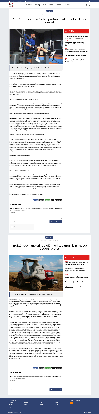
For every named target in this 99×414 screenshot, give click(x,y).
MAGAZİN (42, 404)
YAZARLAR (12, 1)
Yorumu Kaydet (56, 222)
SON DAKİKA (20, 1)
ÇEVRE (56, 404)
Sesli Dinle (59, 200)
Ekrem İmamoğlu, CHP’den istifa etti (75, 55)
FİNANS (26, 406)
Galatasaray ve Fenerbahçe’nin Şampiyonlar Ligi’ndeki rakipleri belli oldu (75, 44)
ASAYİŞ (37, 5)
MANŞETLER (29, 1)
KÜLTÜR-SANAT (43, 406)
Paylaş (36, 200)
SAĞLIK (56, 406)
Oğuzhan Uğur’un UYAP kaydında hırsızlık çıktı (74, 60)
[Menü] (86, 5)
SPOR (44, 5)
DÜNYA (51, 5)
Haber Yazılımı (87, 412)
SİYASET (67, 5)
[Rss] (71, 403)
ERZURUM (29, 5)
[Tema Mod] (89, 5)
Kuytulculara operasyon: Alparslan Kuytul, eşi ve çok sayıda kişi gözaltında (76, 50)
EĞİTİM (10, 408)
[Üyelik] (89, 1)
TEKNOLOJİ (49, 237)
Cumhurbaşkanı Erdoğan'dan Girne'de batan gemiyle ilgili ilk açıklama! (76, 37)
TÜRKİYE (26, 408)
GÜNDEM (59, 5)
